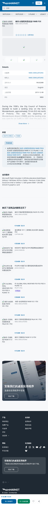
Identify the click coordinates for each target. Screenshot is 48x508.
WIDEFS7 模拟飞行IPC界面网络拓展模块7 (29, 248)
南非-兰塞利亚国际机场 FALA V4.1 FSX (28, 319)
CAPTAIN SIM (19, 234)
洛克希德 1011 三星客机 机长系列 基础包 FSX (29, 231)
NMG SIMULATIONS (21, 24)
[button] (30, 35)
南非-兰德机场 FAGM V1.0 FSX (25, 337)
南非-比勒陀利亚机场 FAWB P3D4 (32, 148)
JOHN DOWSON (19, 250)
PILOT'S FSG (18, 288)
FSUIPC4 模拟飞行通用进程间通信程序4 (29, 266)
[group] (24, 47)
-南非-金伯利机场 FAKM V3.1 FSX (26, 302)
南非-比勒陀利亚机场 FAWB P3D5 (19, 153)
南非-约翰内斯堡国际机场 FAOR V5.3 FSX (29, 212)
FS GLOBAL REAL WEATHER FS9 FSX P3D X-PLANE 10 (30, 285)
